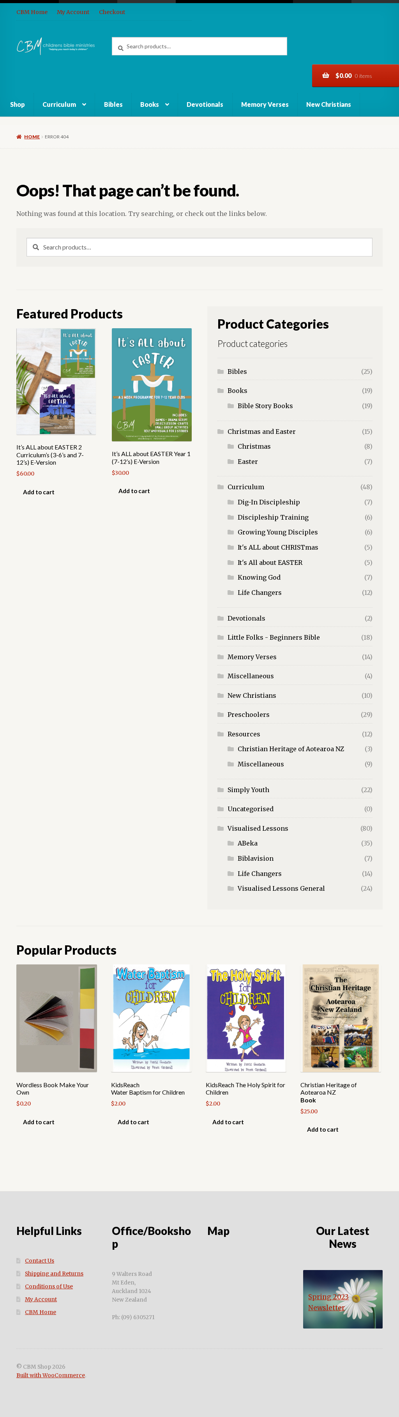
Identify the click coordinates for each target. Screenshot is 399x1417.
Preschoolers (249, 714)
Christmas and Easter (262, 431)
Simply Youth (248, 790)
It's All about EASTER (270, 562)
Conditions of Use (49, 1286)
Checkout (112, 12)
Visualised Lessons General (281, 888)
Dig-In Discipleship (269, 502)
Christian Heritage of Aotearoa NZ (291, 749)
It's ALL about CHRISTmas (278, 547)
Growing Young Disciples (278, 532)
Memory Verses (265, 104)
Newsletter (326, 1308)
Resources (244, 734)
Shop (17, 104)
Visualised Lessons (258, 828)
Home (32, 137)
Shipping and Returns (54, 1273)
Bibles (113, 104)
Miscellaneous (251, 676)
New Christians (328, 104)
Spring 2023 (328, 1297)
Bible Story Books (265, 406)
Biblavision (256, 858)
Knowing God (259, 577)
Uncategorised (251, 809)
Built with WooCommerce (50, 1375)
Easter (248, 461)
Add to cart (39, 491)
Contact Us (39, 1261)
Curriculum (59, 104)
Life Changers (260, 592)
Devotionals (205, 104)
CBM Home (32, 12)
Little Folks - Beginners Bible (274, 637)
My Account (73, 12)
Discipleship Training (273, 517)
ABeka (248, 843)
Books (149, 104)
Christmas (254, 446)
